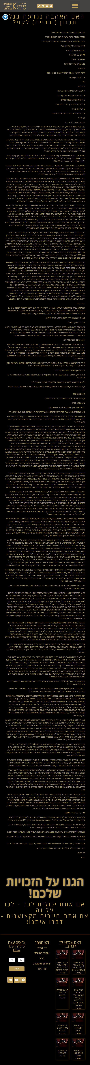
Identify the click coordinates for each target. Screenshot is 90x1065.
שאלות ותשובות (42, 963)
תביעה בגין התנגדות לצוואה (78, 1028)
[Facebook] (51, 6)
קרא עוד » (78, 973)
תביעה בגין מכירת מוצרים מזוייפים (62, 1028)
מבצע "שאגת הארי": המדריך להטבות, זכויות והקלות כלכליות (78, 966)
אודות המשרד (41, 953)
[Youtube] (47, 6)
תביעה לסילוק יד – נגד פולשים (62, 992)
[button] (75, 5)
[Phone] (39, 6)
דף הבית (42, 948)
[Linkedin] (43, 6)
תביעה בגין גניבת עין (62, 1051)
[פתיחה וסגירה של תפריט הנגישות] (5, 17)
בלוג (42, 958)
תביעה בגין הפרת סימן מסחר (78, 1053)
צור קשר (42, 968)
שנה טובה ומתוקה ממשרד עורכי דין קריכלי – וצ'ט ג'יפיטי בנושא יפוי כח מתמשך (78, 998)
